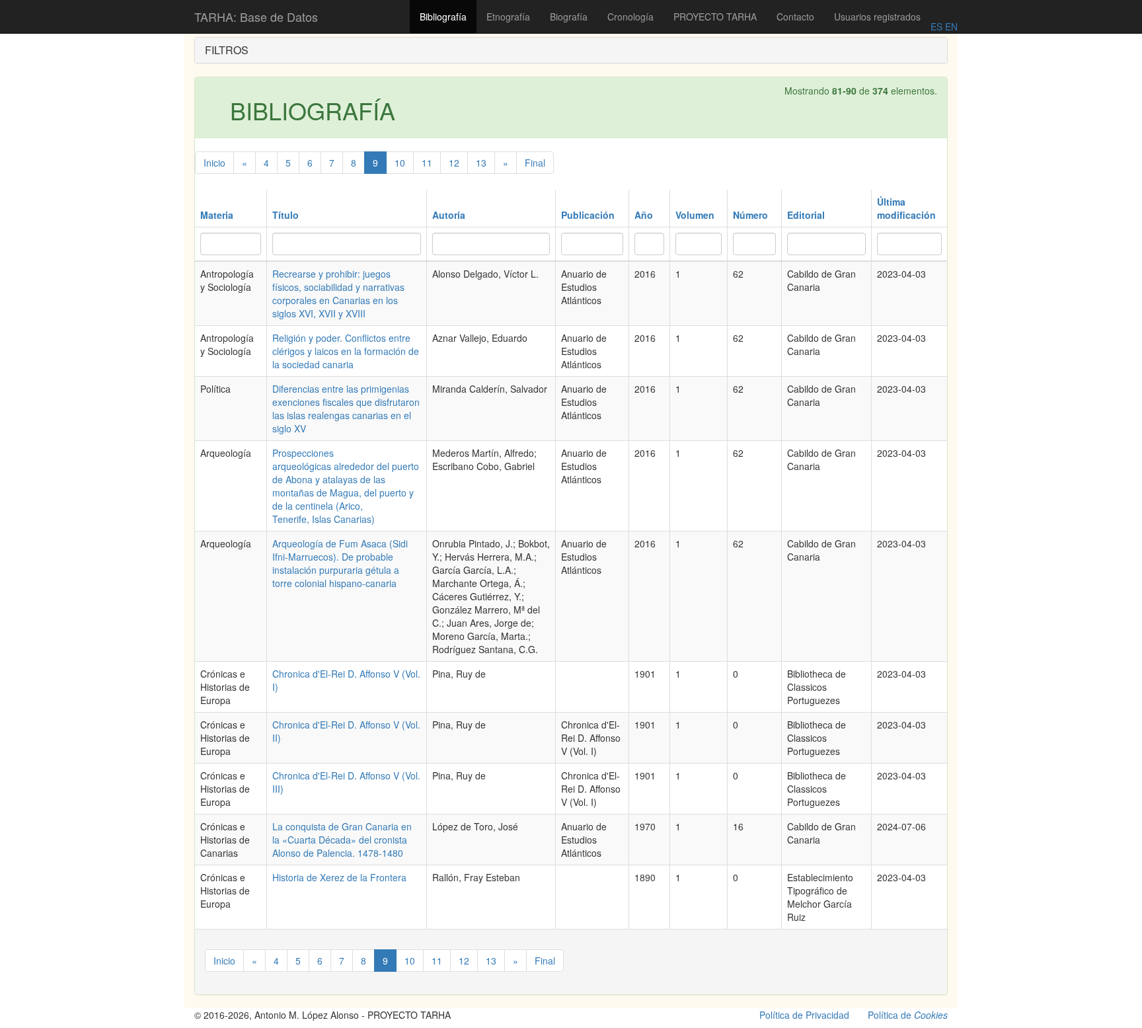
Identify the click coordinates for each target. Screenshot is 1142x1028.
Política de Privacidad (804, 1014)
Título (285, 214)
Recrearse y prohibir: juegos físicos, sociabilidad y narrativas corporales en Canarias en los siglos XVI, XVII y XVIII (338, 293)
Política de (908, 1014)
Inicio (214, 162)
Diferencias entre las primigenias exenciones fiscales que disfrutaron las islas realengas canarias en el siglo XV (346, 408)
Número (750, 214)
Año (643, 214)
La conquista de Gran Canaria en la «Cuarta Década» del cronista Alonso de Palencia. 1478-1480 (342, 839)
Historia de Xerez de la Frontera (339, 877)
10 (400, 162)
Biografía (569, 16)
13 (481, 162)
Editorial (806, 214)
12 (454, 162)
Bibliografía (443, 16)
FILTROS (226, 50)
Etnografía (508, 16)
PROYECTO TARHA (715, 16)
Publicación (588, 214)
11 (427, 162)
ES (936, 26)
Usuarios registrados (877, 16)
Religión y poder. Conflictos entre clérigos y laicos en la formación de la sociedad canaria (345, 351)
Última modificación (906, 208)
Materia (216, 214)
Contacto (795, 16)
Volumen (694, 214)
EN (950, 26)
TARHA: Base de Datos (256, 16)
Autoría (448, 214)
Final (535, 162)
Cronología (630, 16)
